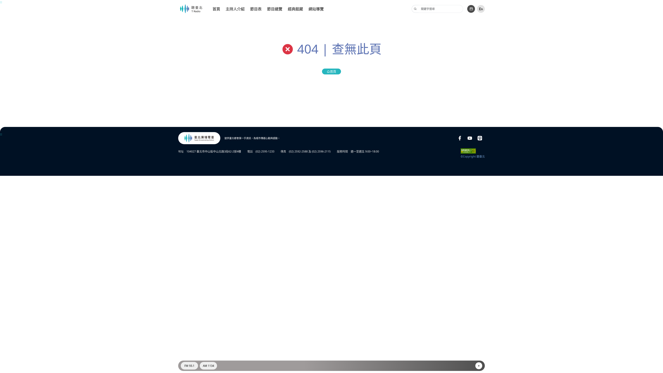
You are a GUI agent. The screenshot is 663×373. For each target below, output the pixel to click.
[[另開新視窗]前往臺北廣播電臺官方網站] (199, 138)
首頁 (216, 8)
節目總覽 (274, 8)
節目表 (256, 8)
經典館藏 (295, 8)
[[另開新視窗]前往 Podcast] (480, 138)
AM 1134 (208, 366)
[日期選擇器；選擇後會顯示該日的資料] (471, 9)
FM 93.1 (189, 366)
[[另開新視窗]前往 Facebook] (460, 138)
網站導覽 (316, 8)
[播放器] (478, 365)
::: (1, 2)
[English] (481, 9)
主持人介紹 (235, 8)
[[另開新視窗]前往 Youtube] (470, 138)
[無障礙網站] (468, 151)
